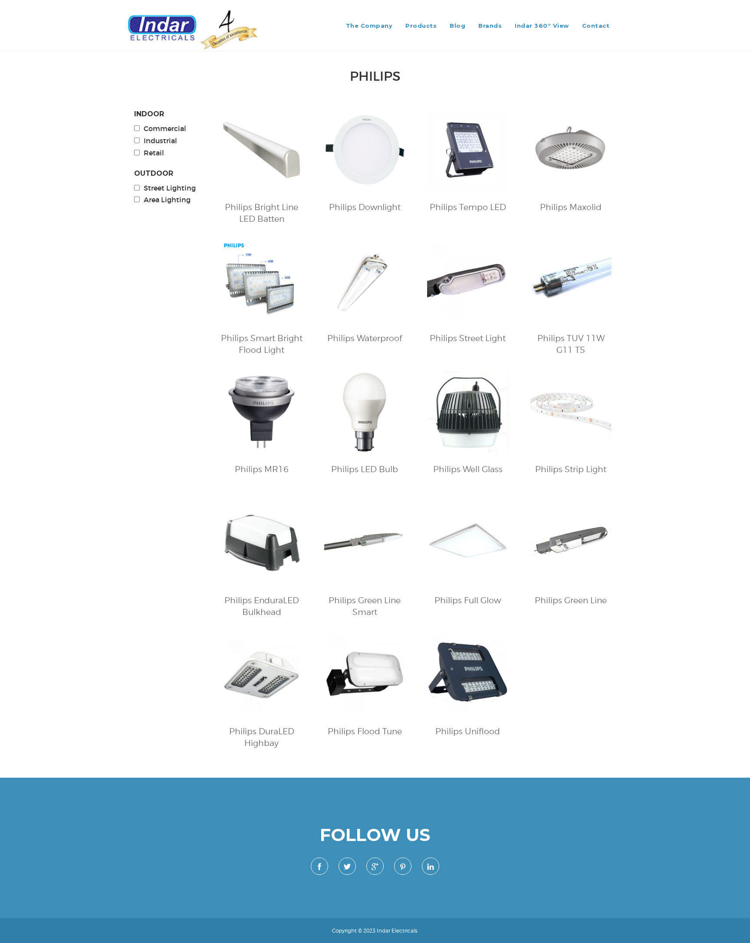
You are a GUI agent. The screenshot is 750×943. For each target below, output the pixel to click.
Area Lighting (167, 199)
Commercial (165, 128)
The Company (369, 25)
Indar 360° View (542, 25)
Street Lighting (170, 188)
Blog (457, 25)
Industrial (160, 140)
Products (421, 25)
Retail (154, 152)
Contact (596, 25)
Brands (490, 25)
